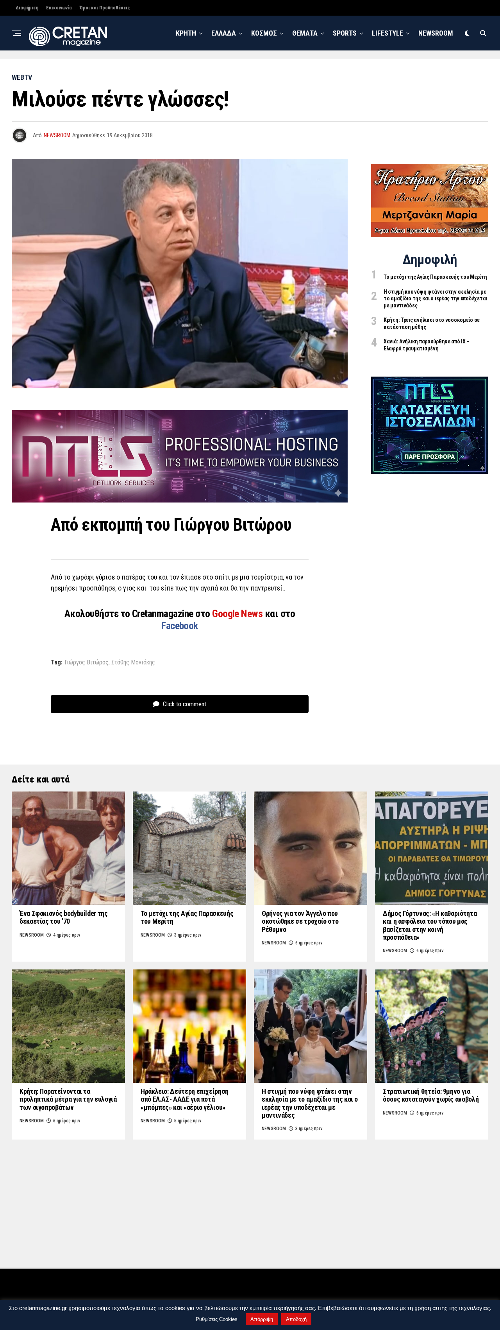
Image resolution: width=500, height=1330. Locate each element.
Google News (238, 613)
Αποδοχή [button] (296, 1319)
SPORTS (345, 33)
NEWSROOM (435, 33)
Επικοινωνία (59, 8)
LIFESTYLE (387, 33)
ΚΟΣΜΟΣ (264, 33)
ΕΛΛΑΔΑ (223, 33)
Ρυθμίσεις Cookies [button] (217, 1319)
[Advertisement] (429, 604)
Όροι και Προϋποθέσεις (105, 8)
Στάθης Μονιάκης (133, 662)
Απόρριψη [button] (261, 1319)
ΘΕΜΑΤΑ (305, 33)
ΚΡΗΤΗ (186, 33)
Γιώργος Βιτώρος (86, 662)
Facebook (179, 626)
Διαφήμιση (27, 8)
